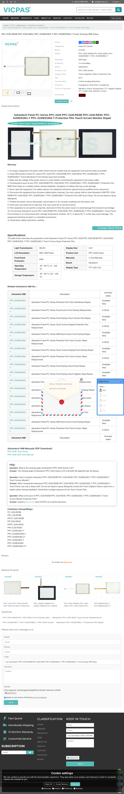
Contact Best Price (109, 228)
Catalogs (80, 18)
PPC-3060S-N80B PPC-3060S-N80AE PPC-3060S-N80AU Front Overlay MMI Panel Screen (46, 604)
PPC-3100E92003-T (18, 382)
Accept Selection (62, 784)
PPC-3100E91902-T (18, 342)
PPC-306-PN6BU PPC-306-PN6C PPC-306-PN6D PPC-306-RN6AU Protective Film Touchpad (76, 604)
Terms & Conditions (39, 697)
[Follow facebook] (7, 2)
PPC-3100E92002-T (18, 374)
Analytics (57, 788)
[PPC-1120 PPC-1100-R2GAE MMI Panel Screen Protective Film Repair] (16, 588)
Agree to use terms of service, (26, 697)
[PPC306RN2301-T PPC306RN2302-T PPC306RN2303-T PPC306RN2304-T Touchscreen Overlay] (107, 588)
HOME (5, 18)
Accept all (75, 784)
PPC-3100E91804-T (18, 326)
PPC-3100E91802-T (18, 310)
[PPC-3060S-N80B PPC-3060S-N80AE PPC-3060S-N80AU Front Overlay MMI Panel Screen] (47, 588)
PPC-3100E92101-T (18, 398)
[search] (118, 9)
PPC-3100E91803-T (18, 318)
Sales (101, 387)
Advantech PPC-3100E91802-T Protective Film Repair (80, 622)
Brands (15, 18)
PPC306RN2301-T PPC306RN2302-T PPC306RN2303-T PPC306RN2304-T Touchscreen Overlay (103, 604)
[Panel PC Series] (82, 95)
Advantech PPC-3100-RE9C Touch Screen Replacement (76, 618)
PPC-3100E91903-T (18, 350)
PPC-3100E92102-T (18, 406)
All (12, 25)
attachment (11, 693)
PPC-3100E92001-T (18, 366)
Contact (67, 18)
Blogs (90, 18)
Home (6, 25)
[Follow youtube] (3, 2)
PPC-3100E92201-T (18, 429)
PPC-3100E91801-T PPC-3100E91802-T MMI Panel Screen (28, 622)
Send (11, 702)
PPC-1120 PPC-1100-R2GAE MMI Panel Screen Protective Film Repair (16, 604)
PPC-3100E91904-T (18, 358)
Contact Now (61, 101)
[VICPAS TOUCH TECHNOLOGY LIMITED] (17, 9)
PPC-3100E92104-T (18, 422)
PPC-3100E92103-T (18, 414)
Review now (68, 562)
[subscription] (30, 752)
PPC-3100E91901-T (18, 334)
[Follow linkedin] (11, 2)
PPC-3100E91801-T (18, 302)
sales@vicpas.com (101, 2)
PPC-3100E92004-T (18, 390)
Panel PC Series (36, 25)
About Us (46, 18)
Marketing (79, 788)
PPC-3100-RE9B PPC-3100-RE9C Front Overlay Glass (26, 618)
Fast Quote (116, 18)
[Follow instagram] (15, 2)
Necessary (47, 788)
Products (26, 18)
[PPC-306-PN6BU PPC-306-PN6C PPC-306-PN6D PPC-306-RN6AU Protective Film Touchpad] (77, 588)
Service (57, 18)
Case (36, 18)
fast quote (30, 502)
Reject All (48, 784)
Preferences (68, 788)
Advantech (21, 25)
